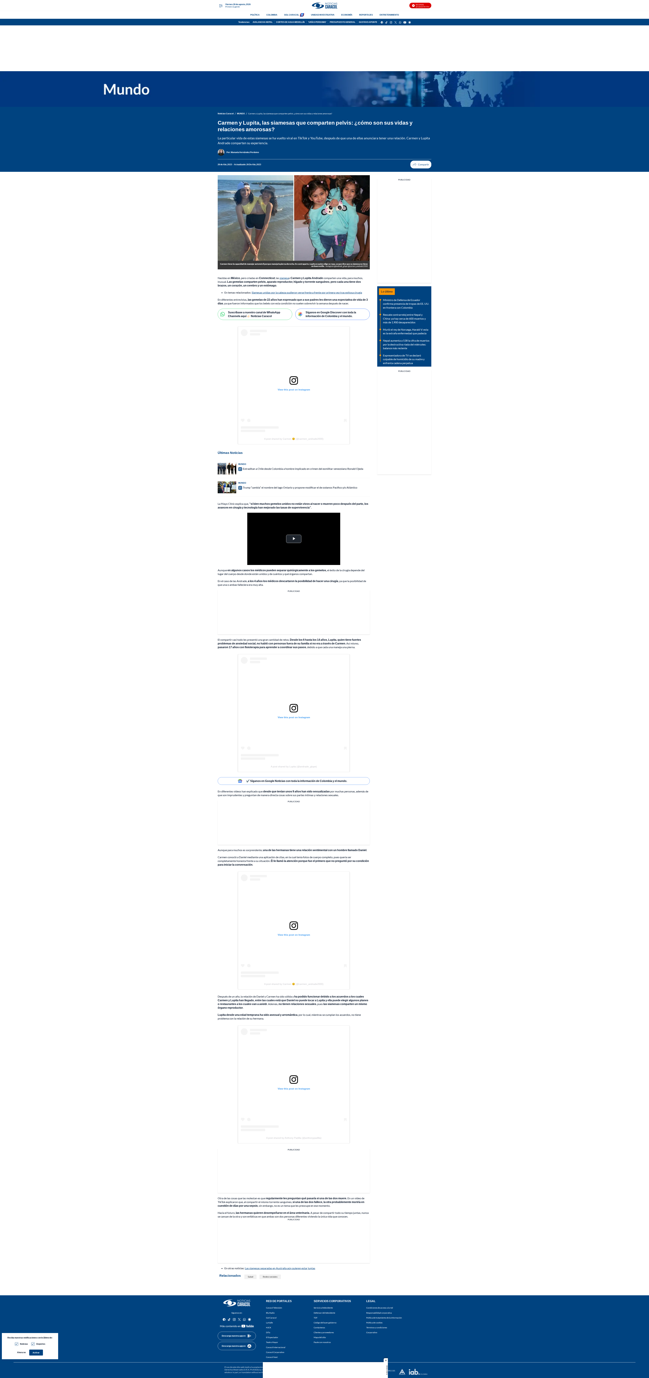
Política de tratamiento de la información (384, 1317)
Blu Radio (270, 1313)
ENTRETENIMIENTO (389, 15)
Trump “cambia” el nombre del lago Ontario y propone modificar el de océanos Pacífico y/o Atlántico (300, 487)
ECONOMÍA (346, 15)
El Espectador (272, 1337)
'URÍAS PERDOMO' (317, 22)
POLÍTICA (255, 15)
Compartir (420, 164)
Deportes (40, 1344)
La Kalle (269, 1322)
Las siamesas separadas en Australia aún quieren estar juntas (280, 1268)
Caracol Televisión (274, 1308)
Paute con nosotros (322, 1342)
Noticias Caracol (226, 113)
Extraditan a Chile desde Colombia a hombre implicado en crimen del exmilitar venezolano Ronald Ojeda (303, 468)
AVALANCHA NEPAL (263, 22)
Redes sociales (270, 1277)
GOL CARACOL (291, 15)
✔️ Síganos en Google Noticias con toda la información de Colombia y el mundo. (296, 780)
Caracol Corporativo (275, 1352)
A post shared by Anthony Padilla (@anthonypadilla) (293, 1138)
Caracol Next (272, 1357)
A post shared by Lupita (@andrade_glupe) (294, 766)
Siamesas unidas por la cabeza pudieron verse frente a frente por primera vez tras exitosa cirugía (307, 292)
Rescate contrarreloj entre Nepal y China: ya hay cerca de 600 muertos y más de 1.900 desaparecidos (404, 318)
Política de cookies (374, 1322)
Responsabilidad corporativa (379, 1313)
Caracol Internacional (275, 1347)
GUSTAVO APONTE (368, 22)
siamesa (284, 278)
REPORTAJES (366, 15)
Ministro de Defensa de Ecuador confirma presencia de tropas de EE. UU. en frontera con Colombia (406, 303)
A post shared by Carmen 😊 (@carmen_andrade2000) (293, 438)
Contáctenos (319, 1327)
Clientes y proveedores (324, 1332)
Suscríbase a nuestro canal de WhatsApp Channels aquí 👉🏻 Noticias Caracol (254, 314)
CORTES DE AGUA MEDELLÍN (290, 22)
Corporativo (371, 1332)
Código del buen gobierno (325, 1322)
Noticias (24, 1344)
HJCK (268, 1327)
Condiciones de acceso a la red (379, 1308)
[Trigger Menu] (221, 5)
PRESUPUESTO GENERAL (342, 22)
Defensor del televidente (324, 1313)
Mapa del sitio (320, 1337)
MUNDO (241, 113)
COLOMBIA (271, 15)
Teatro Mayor (272, 1342)
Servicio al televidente (323, 1308)
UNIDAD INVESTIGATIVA (322, 15)
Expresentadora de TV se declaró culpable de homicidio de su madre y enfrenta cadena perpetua (404, 359)
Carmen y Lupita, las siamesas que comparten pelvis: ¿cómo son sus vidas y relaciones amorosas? (290, 113)
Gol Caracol (271, 1317)
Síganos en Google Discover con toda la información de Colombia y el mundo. (331, 314)
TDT (315, 1317)
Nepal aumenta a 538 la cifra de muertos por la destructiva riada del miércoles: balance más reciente (406, 344)
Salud (250, 1277)
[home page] (324, 5)
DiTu (268, 1332)
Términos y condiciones (376, 1327)
